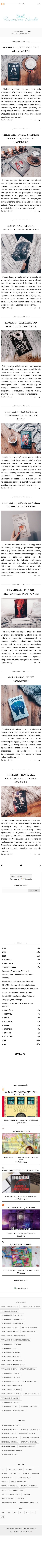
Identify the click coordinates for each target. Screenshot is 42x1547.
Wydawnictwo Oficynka (10, 1377)
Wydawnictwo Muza (27, 1369)
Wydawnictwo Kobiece (9, 1348)
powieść (4, 1482)
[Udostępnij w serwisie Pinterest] (39, 120)
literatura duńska (8, 1434)
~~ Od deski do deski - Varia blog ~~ (21, 1171)
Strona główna (17, 31)
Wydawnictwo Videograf (10, 1394)
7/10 (27, 1513)
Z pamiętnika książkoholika (20, 1208)
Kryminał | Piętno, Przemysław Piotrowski (18, 996)
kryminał (36, 1473)
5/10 (15, 1513)
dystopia (29, 1469)
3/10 (9, 1513)
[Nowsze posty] (1, 865)
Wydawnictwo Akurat (9, 1307)
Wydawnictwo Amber (9, 1311)
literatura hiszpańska (30, 1438)
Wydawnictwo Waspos (9, 1398)
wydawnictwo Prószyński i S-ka (13, 1410)
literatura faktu (7, 1477)
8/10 (33, 1513)
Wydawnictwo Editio (29, 1327)
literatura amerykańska (10, 1425)
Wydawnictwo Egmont (9, 1332)
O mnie (28, 31)
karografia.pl (25, 1531)
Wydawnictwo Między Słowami (13, 1365)
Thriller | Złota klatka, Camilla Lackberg (17, 992)
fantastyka (15, 1473)
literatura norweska (29, 1442)
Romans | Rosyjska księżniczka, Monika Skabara (21, 778)
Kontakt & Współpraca (21, 33)
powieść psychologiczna (10, 1494)
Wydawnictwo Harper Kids (11, 1344)
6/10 (21, 1513)
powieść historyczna (19, 1482)
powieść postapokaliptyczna (12, 1490)
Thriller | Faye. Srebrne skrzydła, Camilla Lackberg (21, 138)
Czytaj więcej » (7, 120)
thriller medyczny (8, 1502)
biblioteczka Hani (15, 1469)
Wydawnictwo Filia (29, 1332)
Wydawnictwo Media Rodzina (12, 1361)
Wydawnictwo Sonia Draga (11, 1385)
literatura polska (8, 1446)
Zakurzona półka (21, 1131)
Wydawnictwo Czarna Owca (12, 1315)
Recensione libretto (21, 1245)
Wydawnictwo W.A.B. (31, 1394)
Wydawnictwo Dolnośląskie (12, 1323)
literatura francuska (9, 1438)
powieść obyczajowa (29, 1486)
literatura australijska (30, 1429)
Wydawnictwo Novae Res (10, 1373)
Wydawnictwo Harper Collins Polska (15, 1340)
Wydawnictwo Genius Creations (13, 1336)
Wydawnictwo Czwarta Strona (13, 1319)
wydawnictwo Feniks (29, 1406)
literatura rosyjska (26, 1446)
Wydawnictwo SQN (29, 1381)
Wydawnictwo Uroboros (10, 1390)
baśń (3, 1469)
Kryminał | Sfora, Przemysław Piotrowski (18, 981)
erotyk (4, 1473)
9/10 (2, 1517)
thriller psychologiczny (29, 1502)
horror (26, 1473)
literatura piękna (25, 1477)
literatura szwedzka (9, 1454)
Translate (28, 879)
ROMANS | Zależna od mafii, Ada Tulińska (18, 985)
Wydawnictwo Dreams (9, 1327)
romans (27, 1494)
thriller (20, 1498)
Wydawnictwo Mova (9, 1369)
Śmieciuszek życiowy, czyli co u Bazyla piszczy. (21, 1093)
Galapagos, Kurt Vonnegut (12, 1000)
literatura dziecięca (27, 1434)
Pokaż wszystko (21, 1280)
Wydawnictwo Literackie (10, 1352)
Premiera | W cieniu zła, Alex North (15, 971)
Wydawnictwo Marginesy (11, 1356)
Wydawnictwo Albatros (31, 1307)
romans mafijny (7, 1498)
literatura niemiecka (9, 1442)
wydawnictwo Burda (9, 1406)
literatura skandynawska (11, 1450)
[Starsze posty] (40, 865)
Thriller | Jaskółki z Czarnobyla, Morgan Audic (21, 415)
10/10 (2, 1513)
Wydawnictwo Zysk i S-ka (10, 1402)
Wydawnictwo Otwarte (10, 1381)
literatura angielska (9, 1429)
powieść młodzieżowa (9, 1486)
